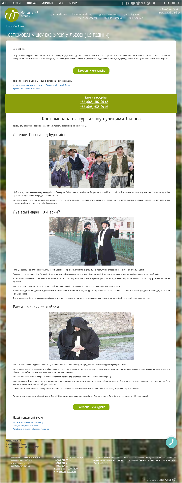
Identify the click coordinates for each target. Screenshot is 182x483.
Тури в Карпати (131, 14)
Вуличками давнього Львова (26, 89)
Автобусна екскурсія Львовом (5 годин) (31, 429)
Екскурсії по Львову (82, 14)
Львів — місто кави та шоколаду (28, 422)
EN (173, 3)
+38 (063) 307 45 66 (94, 102)
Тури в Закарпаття (87, 18)
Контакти (73, 3)
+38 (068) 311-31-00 (62, 463)
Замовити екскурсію (91, 70)
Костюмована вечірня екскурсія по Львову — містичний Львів (41, 85)
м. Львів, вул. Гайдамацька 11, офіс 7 (69, 458)
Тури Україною (135, 18)
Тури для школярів (112, 18)
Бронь (5, 3)
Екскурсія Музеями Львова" (26, 426)
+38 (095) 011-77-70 (62, 460)
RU (168, 3)
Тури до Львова (58, 14)
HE (178, 3)
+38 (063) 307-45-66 (168, 9)
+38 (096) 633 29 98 (94, 107)
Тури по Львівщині (108, 14)
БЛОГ (61, 3)
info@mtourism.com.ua (20, 466)
